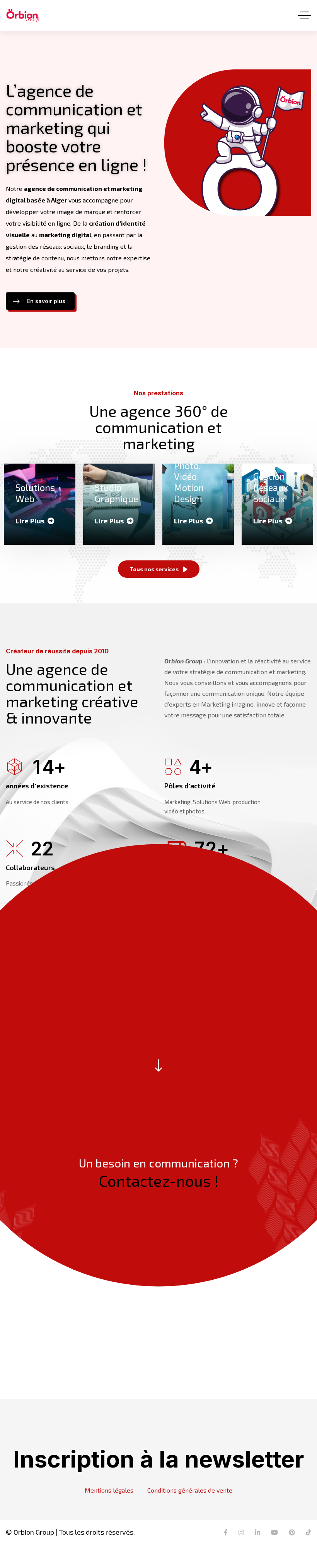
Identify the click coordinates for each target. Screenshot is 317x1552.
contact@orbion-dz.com (238, 1322)
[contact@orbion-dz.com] (237, 1299)
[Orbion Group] (22, 15)
